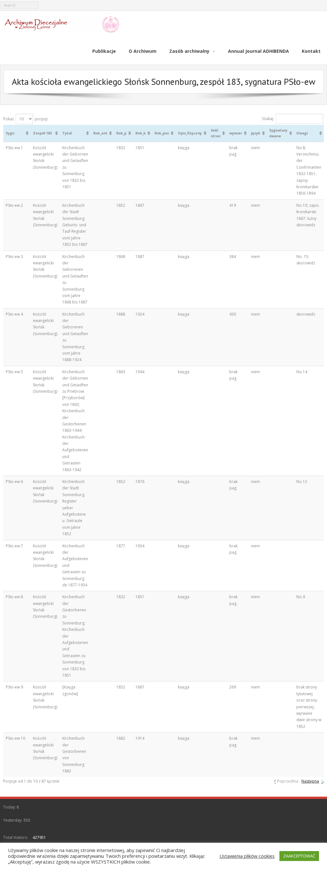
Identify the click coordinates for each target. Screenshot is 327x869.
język (255, 133)
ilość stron (215, 133)
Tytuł (67, 133)
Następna (310, 781)
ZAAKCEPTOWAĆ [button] (299, 856)
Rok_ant (100, 133)
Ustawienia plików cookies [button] (247, 856)
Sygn (10, 133)
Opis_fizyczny (190, 133)
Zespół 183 (42, 133)
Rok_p (121, 133)
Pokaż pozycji (25, 119)
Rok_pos (162, 133)
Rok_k (140, 133)
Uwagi (302, 133)
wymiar (235, 133)
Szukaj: (268, 118)
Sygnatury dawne (278, 133)
